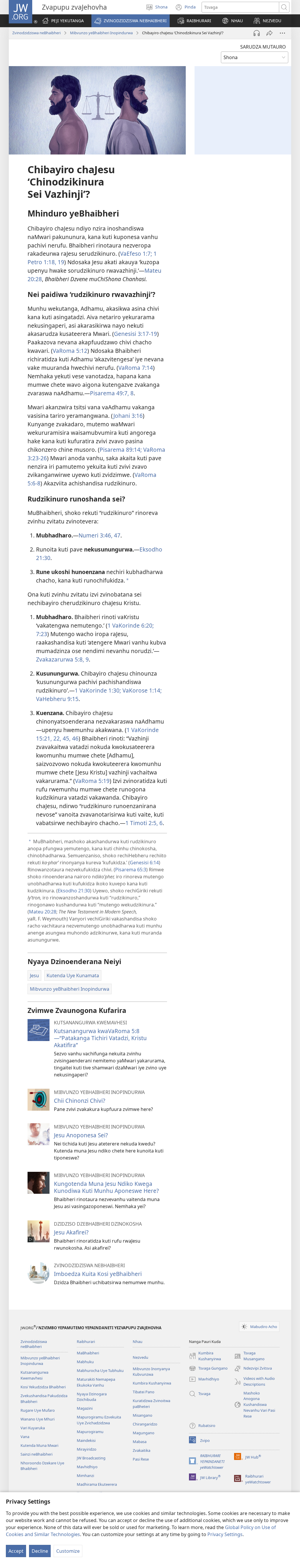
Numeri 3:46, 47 (99, 535)
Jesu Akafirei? (71, 1232)
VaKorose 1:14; (141, 690)
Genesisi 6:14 (144, 862)
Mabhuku (85, 1361)
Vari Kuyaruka (33, 1427)
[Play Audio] (256, 33)
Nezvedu (140, 1357)
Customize (68, 1551)
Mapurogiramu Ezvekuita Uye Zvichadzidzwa (99, 1419)
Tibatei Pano (143, 1391)
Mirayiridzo (86, 1449)
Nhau (137, 1341)
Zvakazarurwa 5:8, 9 (62, 659)
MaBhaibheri (88, 1353)
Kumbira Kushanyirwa (152, 1383)
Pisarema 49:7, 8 (112, 393)
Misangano (142, 1415)
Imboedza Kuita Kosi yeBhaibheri (98, 1274)
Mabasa (139, 1441)
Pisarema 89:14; (121, 450)
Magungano (143, 1432)
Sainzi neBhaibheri (36, 1454)
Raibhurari (86, 1341)
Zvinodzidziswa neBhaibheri (36, 32)
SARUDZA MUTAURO (263, 47)
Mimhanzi (85, 1475)
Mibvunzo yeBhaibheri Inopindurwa (101, 32)
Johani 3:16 (128, 416)
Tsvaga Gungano (208, 1369)
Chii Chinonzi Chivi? (79, 1101)
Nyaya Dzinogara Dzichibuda (92, 1396)
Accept (15, 1551)
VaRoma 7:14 (135, 368)
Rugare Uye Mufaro (38, 1410)
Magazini (85, 1408)
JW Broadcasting (91, 1458)
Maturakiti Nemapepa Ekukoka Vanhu (96, 1382)
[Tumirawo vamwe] (269, 33)
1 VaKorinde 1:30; (98, 690)
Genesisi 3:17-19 (135, 334)
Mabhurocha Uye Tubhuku (100, 1370)
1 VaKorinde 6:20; (131, 625)
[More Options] (282, 33)
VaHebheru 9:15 (57, 699)
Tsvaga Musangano (249, 1356)
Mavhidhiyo (87, 1466)
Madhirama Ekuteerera (97, 1484)
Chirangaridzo (145, 1424)
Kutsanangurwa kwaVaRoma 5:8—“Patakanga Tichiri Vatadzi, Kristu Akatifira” (100, 1038)
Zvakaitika (141, 1450)
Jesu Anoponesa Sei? (81, 1135)
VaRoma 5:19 (92, 781)
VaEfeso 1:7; (136, 253)
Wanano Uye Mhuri (37, 1419)
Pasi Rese (141, 1459)
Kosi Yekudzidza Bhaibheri (43, 1386)
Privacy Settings (225, 1534)
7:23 (41, 634)
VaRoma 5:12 (70, 351)
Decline (40, 1551)
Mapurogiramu (90, 1431)
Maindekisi (86, 1440)
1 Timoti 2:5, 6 (144, 823)
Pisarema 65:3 (130, 869)
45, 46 (70, 738)
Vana (25, 1436)
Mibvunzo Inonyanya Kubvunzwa (151, 1371)
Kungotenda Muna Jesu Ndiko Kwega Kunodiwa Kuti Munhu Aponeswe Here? (106, 1187)
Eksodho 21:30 (74, 890)
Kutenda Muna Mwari (39, 1445)
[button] (130, 20)
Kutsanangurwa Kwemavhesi (34, 1375)
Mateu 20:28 (42, 911)
